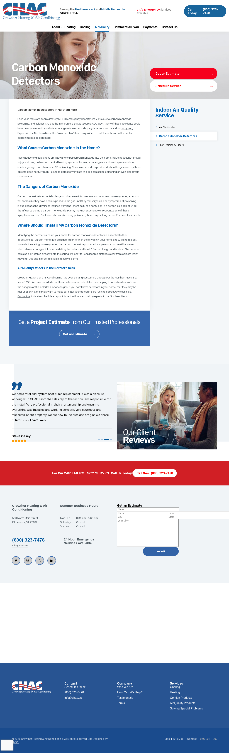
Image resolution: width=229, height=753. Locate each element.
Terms (121, 703)
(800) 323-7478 (28, 540)
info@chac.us (20, 545)
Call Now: (155, 473)
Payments (150, 27)
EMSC (15, 742)
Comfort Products (181, 697)
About (56, 27)
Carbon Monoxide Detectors (178, 136)
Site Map (178, 738)
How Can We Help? (130, 692)
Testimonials (125, 697)
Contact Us (169, 27)
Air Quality (102, 27)
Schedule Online (75, 686)
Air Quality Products (182, 703)
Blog (167, 738)
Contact (192, 738)
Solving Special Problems (186, 708)
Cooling (85, 27)
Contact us (24, 296)
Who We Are (125, 686)
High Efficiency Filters (171, 145)
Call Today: (203, 11)
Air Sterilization (167, 127)
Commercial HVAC (126, 27)
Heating (69, 27)
